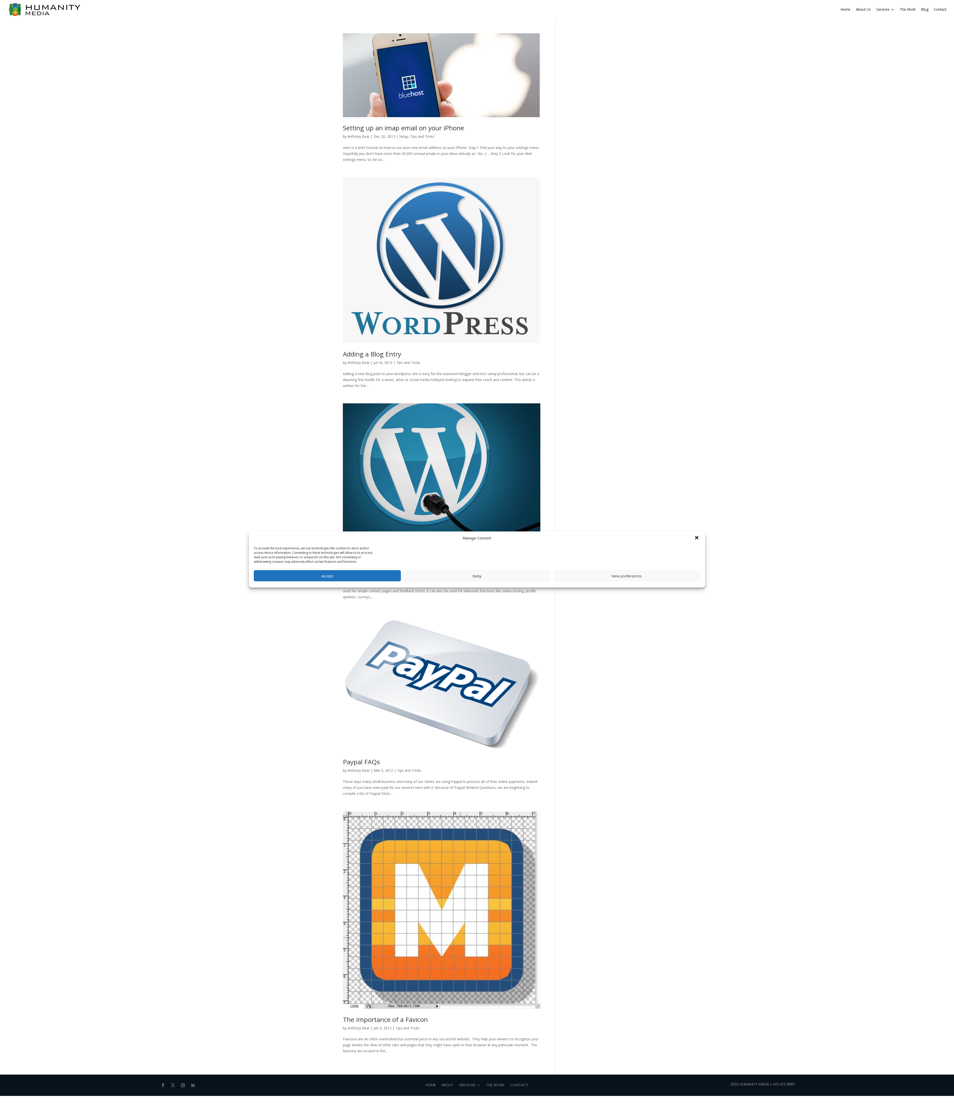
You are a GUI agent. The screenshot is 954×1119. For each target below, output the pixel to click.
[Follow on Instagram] (183, 1085)
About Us (863, 9)
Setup (403, 136)
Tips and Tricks (422, 136)
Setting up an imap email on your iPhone (403, 127)
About (447, 1085)
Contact (940, 9)
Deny (477, 575)
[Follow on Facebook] (163, 1085)
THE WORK (495, 1085)
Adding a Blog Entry (372, 354)
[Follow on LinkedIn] (193, 1085)
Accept (327, 575)
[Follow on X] (173, 1085)
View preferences (626, 575)
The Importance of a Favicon (385, 1019)
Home (845, 9)
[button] (697, 538)
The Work (907, 9)
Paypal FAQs (361, 761)
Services (882, 9)
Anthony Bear (359, 136)
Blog (924, 9)
